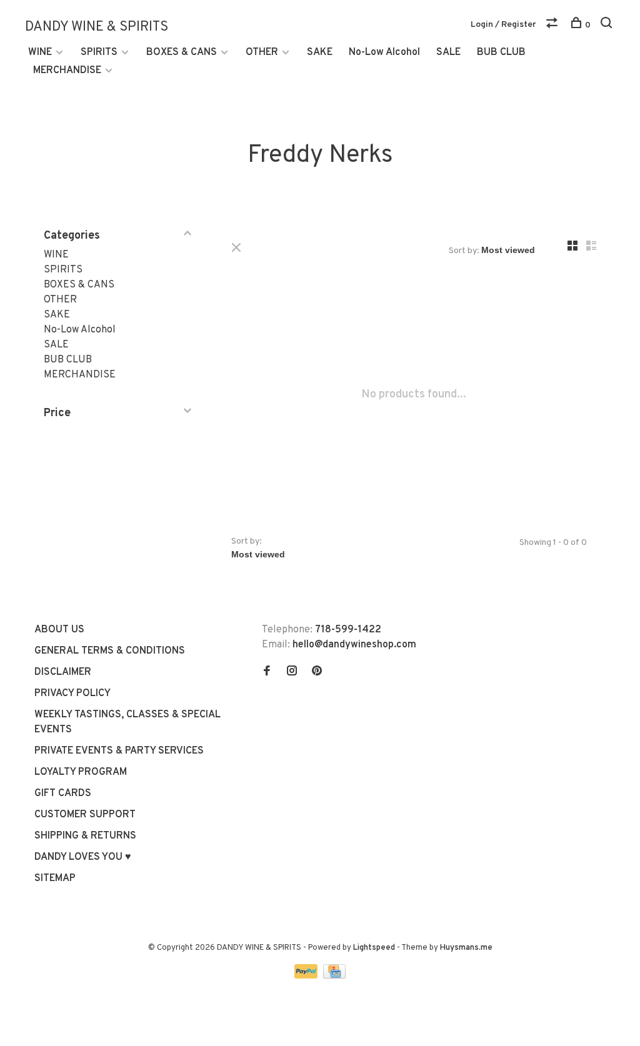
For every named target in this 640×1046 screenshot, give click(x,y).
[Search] (608, 25)
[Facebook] (267, 672)
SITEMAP (55, 878)
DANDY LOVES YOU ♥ (82, 857)
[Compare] (553, 25)
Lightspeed (374, 948)
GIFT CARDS (62, 793)
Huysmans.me (466, 948)
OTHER (262, 52)
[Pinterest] (317, 672)
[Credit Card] (334, 976)
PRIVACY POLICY (72, 693)
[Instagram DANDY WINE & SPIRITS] (292, 672)
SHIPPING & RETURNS (85, 836)
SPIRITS (99, 52)
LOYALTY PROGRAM (80, 772)
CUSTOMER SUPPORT (85, 815)
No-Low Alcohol (384, 52)
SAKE (319, 52)
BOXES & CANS (181, 52)
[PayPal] (307, 976)
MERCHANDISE (67, 70)
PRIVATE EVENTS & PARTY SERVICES (119, 751)
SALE (448, 52)
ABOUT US (59, 630)
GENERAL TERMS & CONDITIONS (109, 651)
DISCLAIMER (62, 672)
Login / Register (503, 24)
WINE (40, 52)
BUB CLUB (501, 52)
